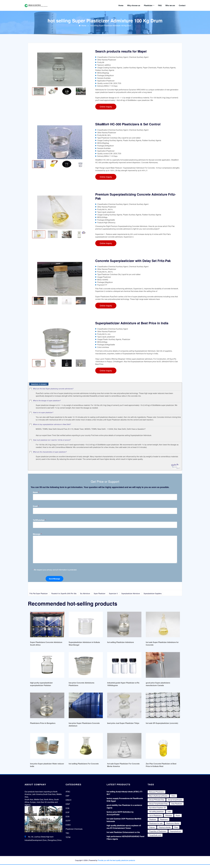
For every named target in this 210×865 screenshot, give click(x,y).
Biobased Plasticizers (156, 792)
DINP (68, 804)
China (173, 796)
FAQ (160, 5)
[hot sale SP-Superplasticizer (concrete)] (163, 705)
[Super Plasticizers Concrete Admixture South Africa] (47, 624)
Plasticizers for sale (156, 823)
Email (36, 506)
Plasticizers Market (172, 823)
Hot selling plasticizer (156, 811)
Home (120, 5)
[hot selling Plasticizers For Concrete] (86, 745)
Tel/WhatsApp (39, 520)
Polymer (152, 827)
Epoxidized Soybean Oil (157, 807)
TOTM (68, 837)
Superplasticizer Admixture (130, 593)
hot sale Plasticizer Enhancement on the (123, 832)
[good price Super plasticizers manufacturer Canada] (163, 664)
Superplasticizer (175, 831)
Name (36, 492)
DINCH (68, 800)
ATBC (68, 791)
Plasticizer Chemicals (74, 829)
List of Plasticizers (155, 815)
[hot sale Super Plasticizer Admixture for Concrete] (163, 624)
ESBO (68, 825)
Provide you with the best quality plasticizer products (116, 860)
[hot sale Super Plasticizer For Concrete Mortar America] (124, 745)
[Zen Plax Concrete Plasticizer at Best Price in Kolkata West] (163, 745)
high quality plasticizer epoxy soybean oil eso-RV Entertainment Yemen (124, 826)
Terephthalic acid (155, 835)
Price (176, 827)
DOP (67, 812)
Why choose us (133, 5)
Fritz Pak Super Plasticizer (39, 593)
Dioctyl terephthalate (175, 800)
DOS (67, 816)
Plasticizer (148, 5)
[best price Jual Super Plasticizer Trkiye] (124, 705)
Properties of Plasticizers (157, 831)
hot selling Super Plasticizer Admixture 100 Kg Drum (110, 25)
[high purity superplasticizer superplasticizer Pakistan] (47, 664)
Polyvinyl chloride (165, 827)
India (169, 811)
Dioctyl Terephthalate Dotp (158, 804)
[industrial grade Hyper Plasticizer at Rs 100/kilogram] (124, 664)
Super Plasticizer (99, 593)
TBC (67, 833)
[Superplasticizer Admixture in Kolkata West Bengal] (86, 624)
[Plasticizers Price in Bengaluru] (47, 705)
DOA (67, 808)
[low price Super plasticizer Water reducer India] (47, 745)
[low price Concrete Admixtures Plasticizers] (86, 664)
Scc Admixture (85, 593)
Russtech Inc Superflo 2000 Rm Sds (63, 593)
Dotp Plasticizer (176, 804)
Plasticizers (164, 819)
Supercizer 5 (113, 593)
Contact (182, 5)
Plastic (178, 815)
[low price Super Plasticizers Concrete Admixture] (86, 705)
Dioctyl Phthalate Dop (156, 800)
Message (37, 534)
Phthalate (168, 815)
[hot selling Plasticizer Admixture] (124, 624)
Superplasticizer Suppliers (153, 593)
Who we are (170, 5)
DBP (67, 795)
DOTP (68, 820)
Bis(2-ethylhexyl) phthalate (158, 796)
